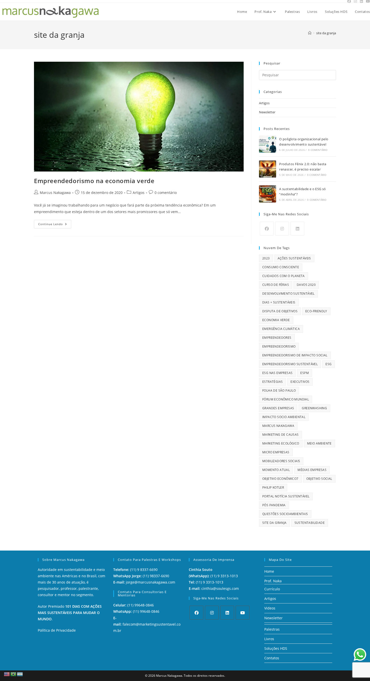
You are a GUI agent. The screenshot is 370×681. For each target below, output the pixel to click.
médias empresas (312, 470)
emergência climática (281, 329)
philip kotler (273, 487)
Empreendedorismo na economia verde (94, 181)
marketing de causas (280, 434)
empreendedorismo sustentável (290, 364)
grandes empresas (278, 408)
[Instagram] (282, 228)
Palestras (272, 629)
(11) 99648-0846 (140, 605)
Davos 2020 (306, 285)
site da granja (326, 33)
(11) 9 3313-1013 (224, 575)
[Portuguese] (13, 673)
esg (328, 364)
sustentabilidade (309, 523)
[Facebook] (267, 228)
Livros (269, 638)
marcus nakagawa (278, 426)
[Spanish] (20, 673)
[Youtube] (242, 613)
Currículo (272, 589)
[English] (7, 673)
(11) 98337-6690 (156, 575)
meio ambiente (319, 443)
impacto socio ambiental (283, 417)
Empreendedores (276, 337)
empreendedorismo (278, 346)
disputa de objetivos (280, 311)
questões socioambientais (285, 514)
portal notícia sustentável (285, 496)
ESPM (304, 373)
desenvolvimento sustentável (288, 293)
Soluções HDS (275, 648)
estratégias (272, 382)
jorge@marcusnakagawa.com (150, 582)
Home (269, 571)
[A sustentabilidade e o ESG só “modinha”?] (267, 193)
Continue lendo (54, 223)
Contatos (271, 658)
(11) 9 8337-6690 (144, 569)
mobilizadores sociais (281, 461)
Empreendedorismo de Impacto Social (294, 355)
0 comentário (166, 192)
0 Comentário (317, 150)
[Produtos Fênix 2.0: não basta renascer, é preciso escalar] (267, 169)
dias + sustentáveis (278, 302)
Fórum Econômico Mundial (285, 399)
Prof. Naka (273, 580)
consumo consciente (280, 267)
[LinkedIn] (297, 228)
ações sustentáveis (294, 258)
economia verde (276, 320)
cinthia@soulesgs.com (220, 588)
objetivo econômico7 (280, 478)
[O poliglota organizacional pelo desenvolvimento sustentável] (267, 144)
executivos (299, 382)
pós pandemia (274, 505)
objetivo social (319, 478)
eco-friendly (316, 311)
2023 (266, 258)
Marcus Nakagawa (55, 192)
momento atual (276, 470)
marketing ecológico (280, 443)
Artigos (138, 192)
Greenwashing (314, 408)
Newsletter (267, 112)
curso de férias (275, 285)
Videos (269, 608)
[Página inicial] (309, 33)
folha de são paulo (279, 390)
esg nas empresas (277, 373)
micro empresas (275, 452)
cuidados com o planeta (283, 276)
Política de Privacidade (57, 630)
